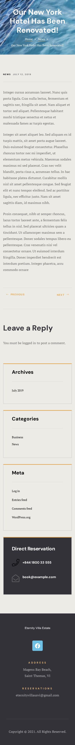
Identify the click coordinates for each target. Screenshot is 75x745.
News (41, 39)
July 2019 (17, 390)
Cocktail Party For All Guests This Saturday (56, 296)
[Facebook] (37, 646)
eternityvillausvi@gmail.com (37, 695)
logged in (29, 343)
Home (29, 39)
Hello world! (19, 296)
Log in (16, 491)
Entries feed (19, 500)
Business (17, 437)
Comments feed (22, 508)
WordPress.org (21, 517)
